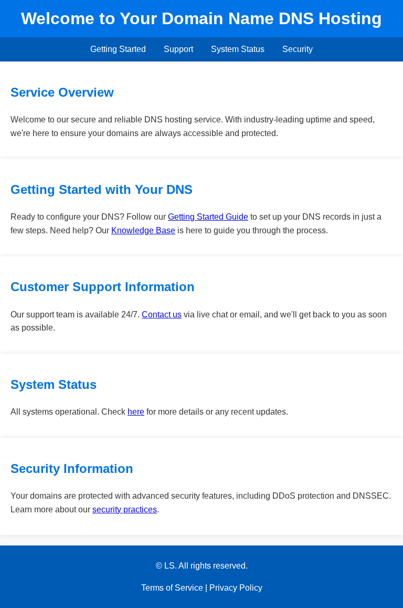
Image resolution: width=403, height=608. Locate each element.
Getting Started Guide (208, 216)
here (136, 411)
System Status (237, 49)
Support (178, 49)
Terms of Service (172, 587)
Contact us (162, 314)
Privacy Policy (235, 587)
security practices (124, 509)
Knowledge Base (143, 230)
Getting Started (118, 49)
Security (297, 49)
